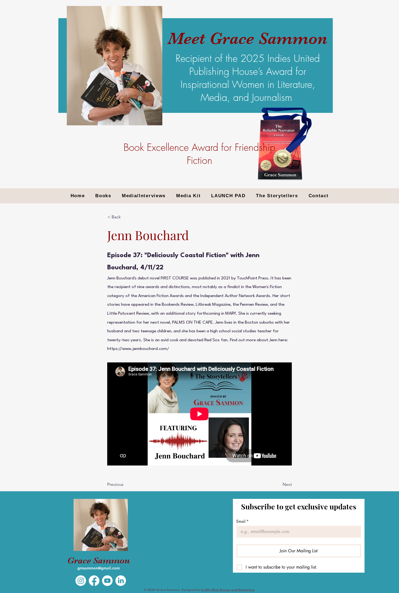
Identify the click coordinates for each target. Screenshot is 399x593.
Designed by (191, 590)
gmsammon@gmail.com (98, 568)
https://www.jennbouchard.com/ (138, 349)
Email (242, 521)
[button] (125, 217)
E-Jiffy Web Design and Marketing (228, 590)
